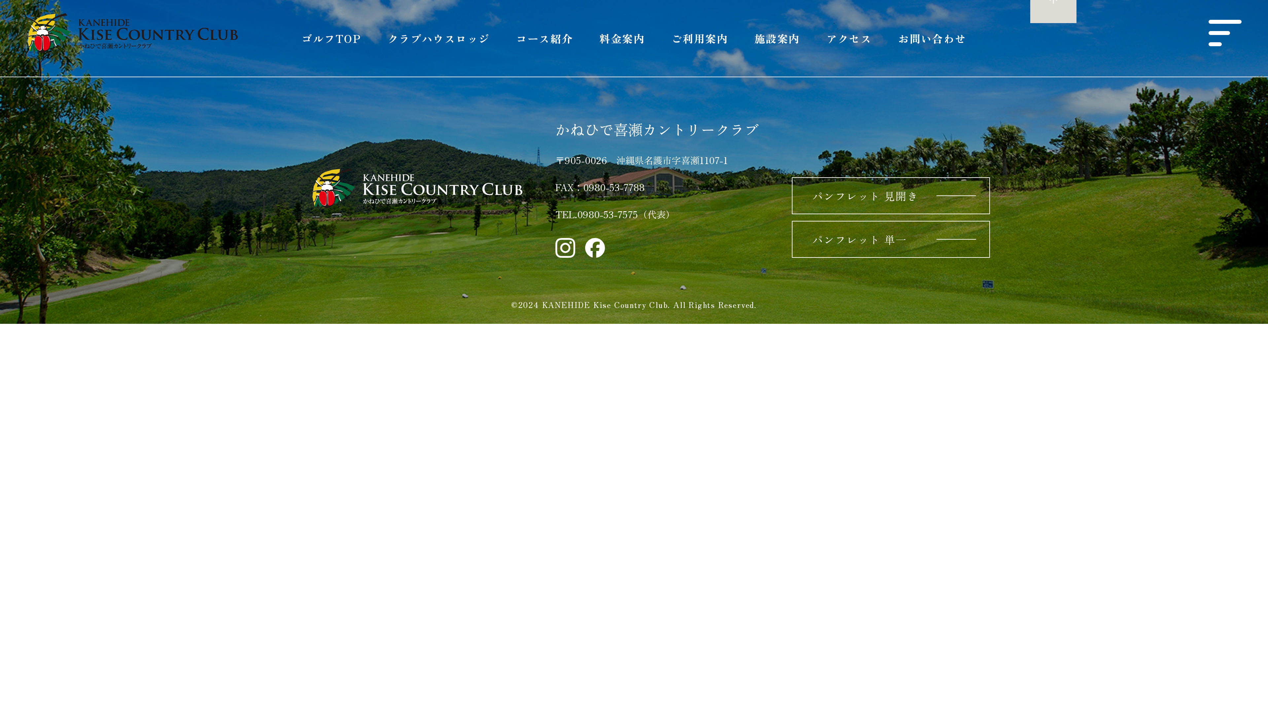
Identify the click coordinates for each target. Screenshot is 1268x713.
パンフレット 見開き (865, 195)
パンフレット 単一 (859, 239)
